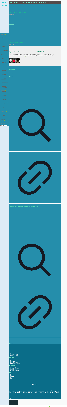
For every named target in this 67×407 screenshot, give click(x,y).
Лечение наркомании (13, 361)
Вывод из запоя (12, 352)
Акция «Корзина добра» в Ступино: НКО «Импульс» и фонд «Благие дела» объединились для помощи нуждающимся (33, 73)
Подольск (11, 375)
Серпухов (11, 379)
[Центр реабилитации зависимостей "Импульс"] (4, 18)
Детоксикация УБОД (13, 367)
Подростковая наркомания (14, 362)
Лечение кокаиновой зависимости (15, 363)
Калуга (11, 377)
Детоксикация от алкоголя (14, 354)
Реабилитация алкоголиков (14, 355)
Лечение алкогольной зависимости (15, 353)
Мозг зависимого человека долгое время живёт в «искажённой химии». (24, 340)
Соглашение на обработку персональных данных (48, 391)
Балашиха (11, 374)
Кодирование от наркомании (14, 360)
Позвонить (4, 126)
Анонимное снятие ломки (14, 359)
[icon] (10, 398)
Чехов (11, 378)
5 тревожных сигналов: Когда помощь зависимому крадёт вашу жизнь (23, 206)
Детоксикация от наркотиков (14, 368)
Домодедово (12, 376)
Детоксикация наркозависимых (14, 370)
